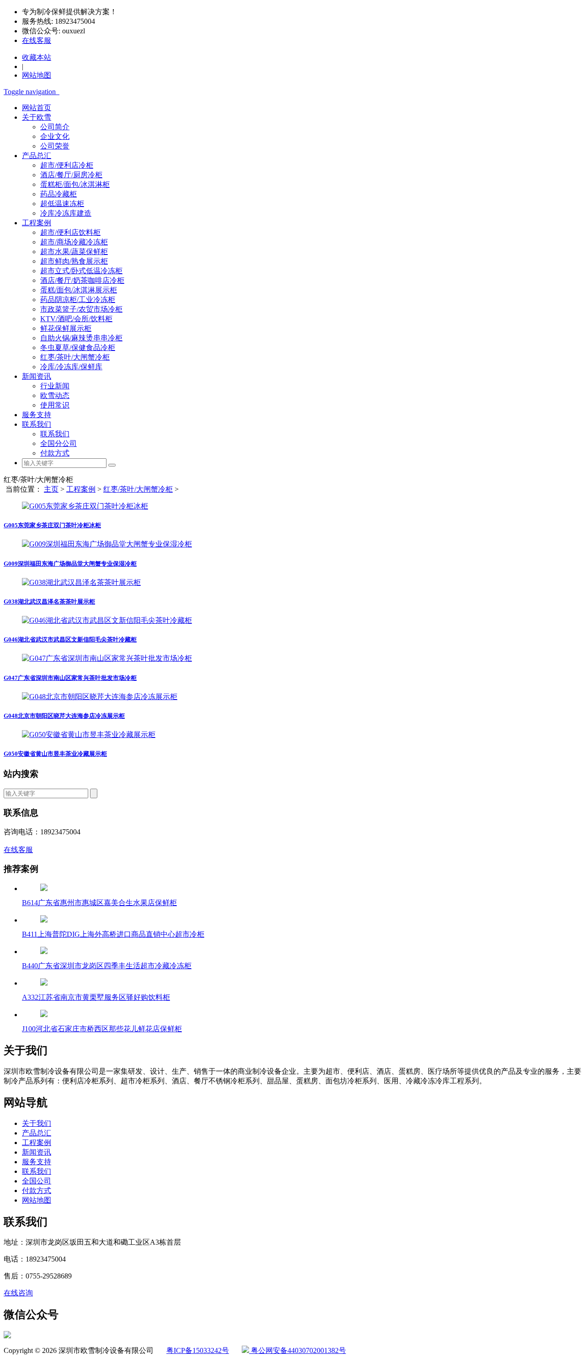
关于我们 (36, 1123)
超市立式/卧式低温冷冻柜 (81, 271)
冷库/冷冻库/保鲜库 (71, 367)
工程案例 (36, 223)
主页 (51, 489)
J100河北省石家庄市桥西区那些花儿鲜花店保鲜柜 (102, 1029)
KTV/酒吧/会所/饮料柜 (76, 319)
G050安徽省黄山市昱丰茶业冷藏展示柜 (55, 753)
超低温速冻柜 (62, 203)
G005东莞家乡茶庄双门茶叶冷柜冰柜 (52, 525)
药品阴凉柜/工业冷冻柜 (77, 299)
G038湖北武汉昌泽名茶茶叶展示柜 (49, 601)
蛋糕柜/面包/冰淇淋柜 (75, 184)
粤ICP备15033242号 (197, 1350)
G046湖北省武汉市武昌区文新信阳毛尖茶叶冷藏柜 (70, 639)
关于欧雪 (36, 117)
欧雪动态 (54, 395)
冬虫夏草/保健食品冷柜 (77, 347)
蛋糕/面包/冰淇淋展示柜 (78, 290)
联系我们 (36, 424)
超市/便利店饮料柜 (70, 232)
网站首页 (36, 107)
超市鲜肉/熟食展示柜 (74, 261)
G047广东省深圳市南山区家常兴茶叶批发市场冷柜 (70, 677)
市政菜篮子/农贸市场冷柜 (81, 309)
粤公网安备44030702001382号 (297, 1350)
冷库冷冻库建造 (65, 213)
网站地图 (36, 1200)
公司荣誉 (54, 146)
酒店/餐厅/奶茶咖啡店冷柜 (82, 280)
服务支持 (36, 415)
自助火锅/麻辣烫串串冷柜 (81, 338)
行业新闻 (54, 386)
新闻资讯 (36, 376)
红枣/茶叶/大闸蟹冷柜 (75, 357)
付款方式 (54, 453)
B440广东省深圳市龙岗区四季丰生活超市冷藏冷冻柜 (106, 966)
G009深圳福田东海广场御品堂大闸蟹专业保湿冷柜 (70, 563)
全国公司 (36, 1181)
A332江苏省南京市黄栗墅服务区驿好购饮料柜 (96, 997)
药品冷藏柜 (58, 194)
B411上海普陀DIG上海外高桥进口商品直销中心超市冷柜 (113, 934)
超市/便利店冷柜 (66, 165)
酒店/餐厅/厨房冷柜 (71, 175)
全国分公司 (58, 443)
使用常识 (54, 405)
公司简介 (54, 127)
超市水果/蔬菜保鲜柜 (74, 251)
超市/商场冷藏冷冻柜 (74, 242)
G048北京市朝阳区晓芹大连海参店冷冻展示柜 (64, 715)
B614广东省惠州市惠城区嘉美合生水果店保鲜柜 (99, 903)
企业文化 (54, 136)
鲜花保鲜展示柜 (65, 328)
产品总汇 (36, 155)
